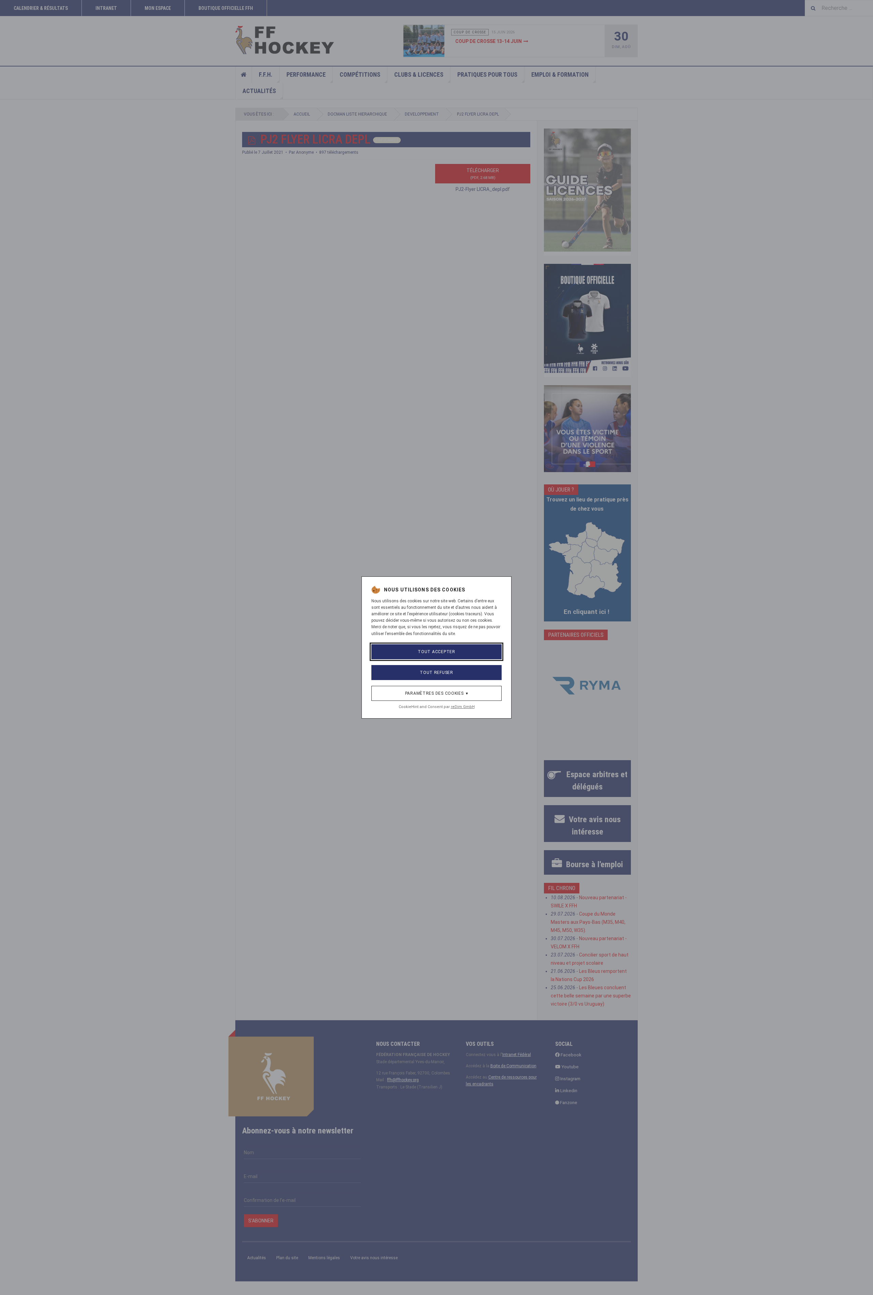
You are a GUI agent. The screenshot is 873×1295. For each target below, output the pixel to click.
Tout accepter (436, 651)
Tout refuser (436, 672)
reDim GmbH (463, 707)
